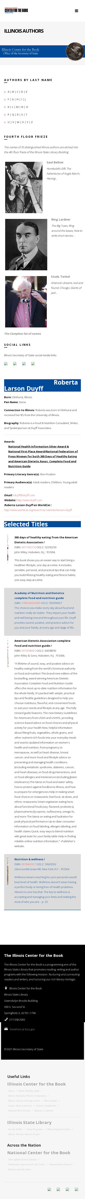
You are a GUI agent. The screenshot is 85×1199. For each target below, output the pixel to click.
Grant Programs (34, 1129)
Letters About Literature (20, 1105)
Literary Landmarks (46, 1105)
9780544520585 (30, 603)
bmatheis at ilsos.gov (22, 1029)
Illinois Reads (50, 1100)
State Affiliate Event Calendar (22, 1159)
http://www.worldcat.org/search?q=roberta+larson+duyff (38, 510)
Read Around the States (19, 1169)
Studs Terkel (60, 277)
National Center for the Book (38, 1152)
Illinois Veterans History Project (24, 1134)
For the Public (15, 1129)
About (11, 1090)
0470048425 (28, 650)
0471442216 (28, 547)
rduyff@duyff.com (24, 495)
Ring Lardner (60, 219)
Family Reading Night (28, 1090)
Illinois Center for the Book (36, 1084)
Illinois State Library (29, 1122)
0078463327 (28, 864)
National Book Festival (19, 1110)
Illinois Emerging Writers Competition (27, 1095)
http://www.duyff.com (29, 500)
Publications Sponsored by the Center (26, 1164)
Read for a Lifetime (43, 1110)
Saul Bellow (55, 162)
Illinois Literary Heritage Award (24, 1100)
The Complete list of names (22, 333)
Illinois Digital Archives (58, 1129)
